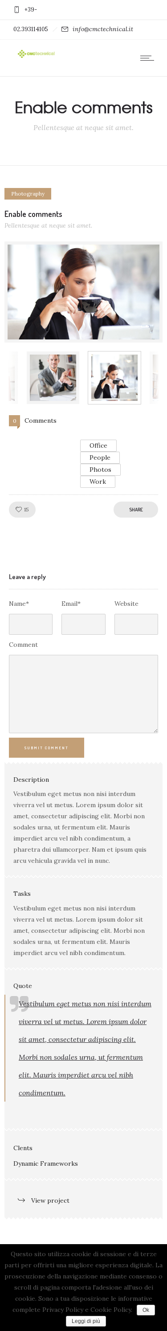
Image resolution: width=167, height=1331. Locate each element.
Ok (146, 1310)
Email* (71, 604)
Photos (100, 469)
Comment (23, 645)
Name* (19, 604)
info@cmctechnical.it (103, 29)
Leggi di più (86, 1321)
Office (98, 445)
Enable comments (33, 214)
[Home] (35, 57)
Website (126, 604)
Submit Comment (46, 747)
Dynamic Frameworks (45, 1164)
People (100, 457)
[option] (83, 292)
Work (98, 482)
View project (50, 1200)
